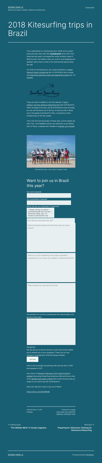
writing (73, 409)
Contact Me (89, 8)
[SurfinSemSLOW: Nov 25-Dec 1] (40, 212)
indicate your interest (66, 126)
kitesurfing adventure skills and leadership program (49, 75)
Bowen (31, 412)
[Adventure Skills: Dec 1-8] (40, 214)
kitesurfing (72, 412)
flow (66, 412)
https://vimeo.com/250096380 (38, 392)
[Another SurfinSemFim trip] (40, 216)
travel (73, 414)
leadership (59, 414)
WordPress (90, 455)
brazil (63, 412)
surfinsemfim (67, 414)
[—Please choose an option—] (40, 210)
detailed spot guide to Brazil (42, 379)
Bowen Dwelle (15, 7)
